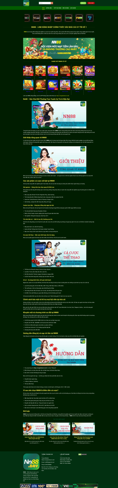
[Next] (95, 434)
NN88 (43, 8)
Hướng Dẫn (49, 8)
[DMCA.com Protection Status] (82, 454)
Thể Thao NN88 (57, 8)
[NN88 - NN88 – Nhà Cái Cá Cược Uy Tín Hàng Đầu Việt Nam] (30, 3)
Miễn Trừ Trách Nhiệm (65, 463)
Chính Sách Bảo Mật (65, 458)
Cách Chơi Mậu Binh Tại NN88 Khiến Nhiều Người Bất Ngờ (34, 438)
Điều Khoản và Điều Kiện (66, 459)
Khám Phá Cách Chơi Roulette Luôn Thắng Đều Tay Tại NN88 (83, 438)
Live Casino (73, 8)
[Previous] (23, 434)
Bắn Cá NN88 (66, 8)
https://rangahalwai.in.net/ (62, 95)
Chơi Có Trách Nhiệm (65, 461)
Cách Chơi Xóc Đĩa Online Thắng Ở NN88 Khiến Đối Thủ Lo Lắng (59, 438)
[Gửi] (52, 3)
